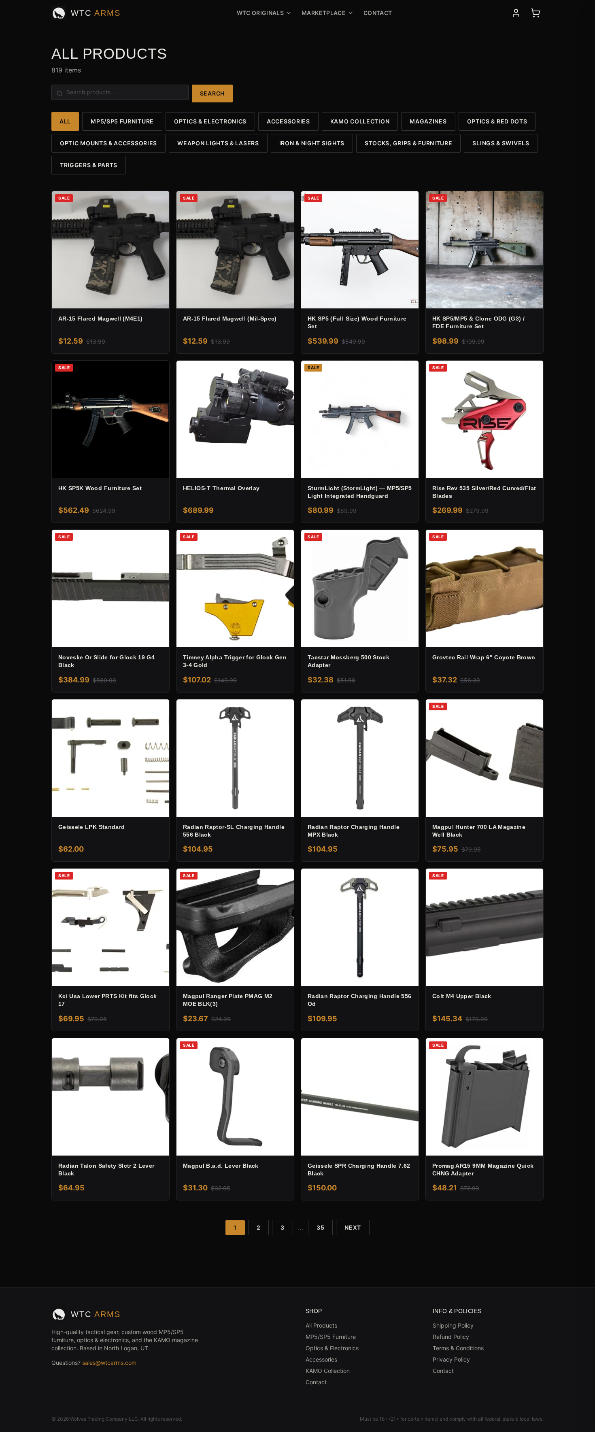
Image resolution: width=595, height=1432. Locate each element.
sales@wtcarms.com (109, 1362)
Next (352, 1227)
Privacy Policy (451, 1359)
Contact (377, 12)
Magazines (428, 121)
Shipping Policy (453, 1325)
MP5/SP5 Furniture (122, 121)
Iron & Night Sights (311, 143)
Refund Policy (451, 1336)
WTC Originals (260, 12)
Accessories (288, 121)
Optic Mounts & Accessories (108, 143)
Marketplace (324, 12)
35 (320, 1227)
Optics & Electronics (210, 121)
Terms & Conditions (458, 1348)
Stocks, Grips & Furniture (409, 143)
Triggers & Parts (88, 164)
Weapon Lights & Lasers (218, 143)
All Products (321, 1325)
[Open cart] (535, 13)
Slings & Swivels (500, 143)
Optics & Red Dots (497, 121)
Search (212, 93)
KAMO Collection (360, 121)
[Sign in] (516, 13)
